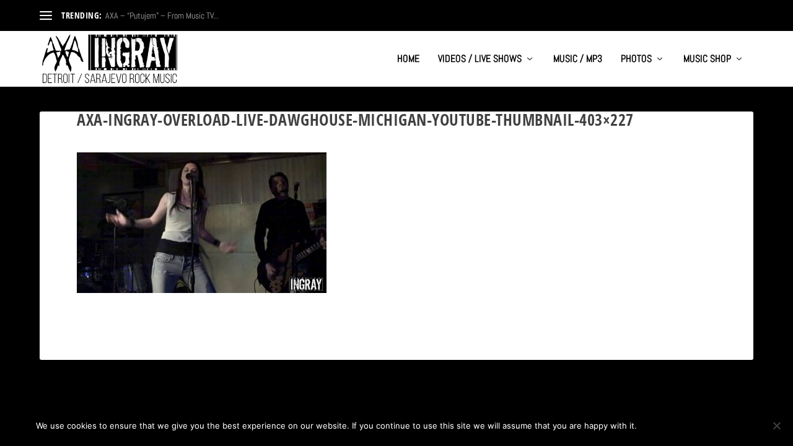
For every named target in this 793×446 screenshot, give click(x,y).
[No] (776, 425)
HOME (408, 59)
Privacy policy (716, 426)
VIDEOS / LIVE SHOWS (480, 59)
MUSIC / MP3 (577, 59)
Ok (656, 426)
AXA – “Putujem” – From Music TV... (162, 15)
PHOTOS (636, 59)
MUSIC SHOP (707, 59)
